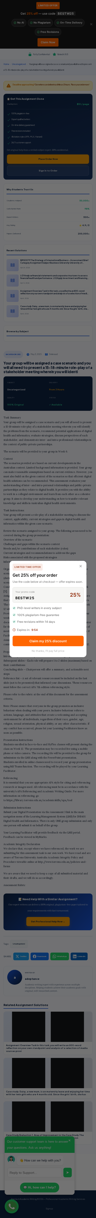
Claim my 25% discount (48, 641)
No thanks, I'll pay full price (48, 650)
